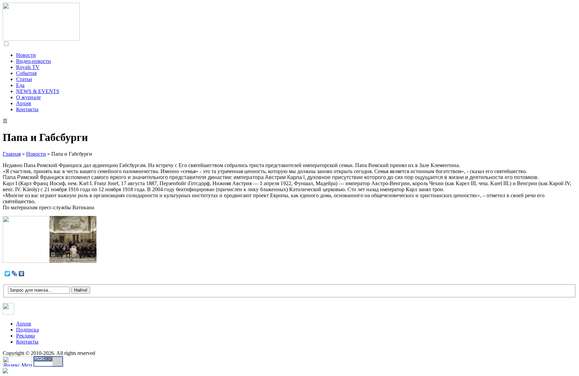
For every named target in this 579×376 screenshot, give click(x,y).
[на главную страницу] (41, 39)
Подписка (27, 329)
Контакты (27, 109)
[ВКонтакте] (21, 273)
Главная (12, 154)
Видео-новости (33, 61)
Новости (26, 55)
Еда (20, 85)
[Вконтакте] (8, 312)
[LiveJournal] (14, 273)
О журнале (28, 97)
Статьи (24, 79)
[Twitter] (7, 273)
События (26, 73)
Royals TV (28, 67)
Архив (23, 103)
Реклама (25, 336)
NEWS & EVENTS (37, 91)
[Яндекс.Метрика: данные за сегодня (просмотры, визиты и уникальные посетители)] (17, 361)
